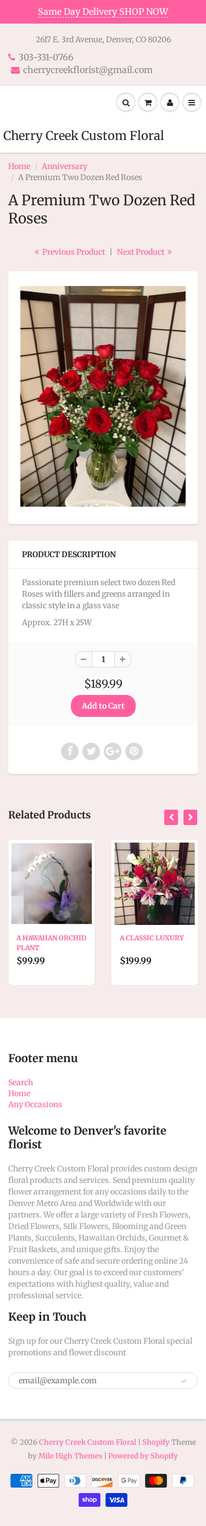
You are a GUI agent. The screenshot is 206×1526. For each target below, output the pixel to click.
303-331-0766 (46, 57)
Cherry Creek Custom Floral (83, 135)
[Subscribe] (184, 1381)
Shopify (156, 1442)
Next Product (141, 252)
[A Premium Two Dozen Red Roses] (103, 396)
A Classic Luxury (152, 938)
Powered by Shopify (143, 1456)
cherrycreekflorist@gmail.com (88, 69)
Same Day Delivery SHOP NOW (103, 11)
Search (20, 1082)
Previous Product (73, 252)
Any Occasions (35, 1104)
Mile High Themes (70, 1456)
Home (19, 166)
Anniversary (64, 166)
